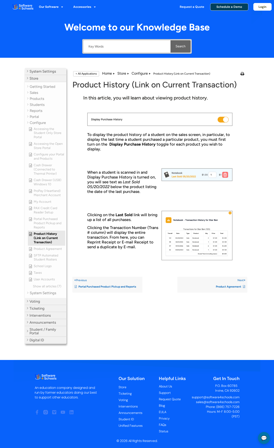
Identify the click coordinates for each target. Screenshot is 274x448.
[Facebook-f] (37, 412)
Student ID (126, 419)
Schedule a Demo (229, 7)
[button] (45, 71)
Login (262, 7)
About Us (165, 386)
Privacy (164, 418)
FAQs (162, 425)
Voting (123, 400)
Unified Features (131, 426)
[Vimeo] (54, 412)
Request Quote (170, 399)
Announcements (130, 413)
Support (165, 393)
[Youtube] (63, 412)
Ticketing (125, 393)
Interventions (128, 406)
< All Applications (86, 73)
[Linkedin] (71, 412)
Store (122, 387)
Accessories (82, 7)
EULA (162, 412)
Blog (162, 405)
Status (163, 431)
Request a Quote (192, 7)
